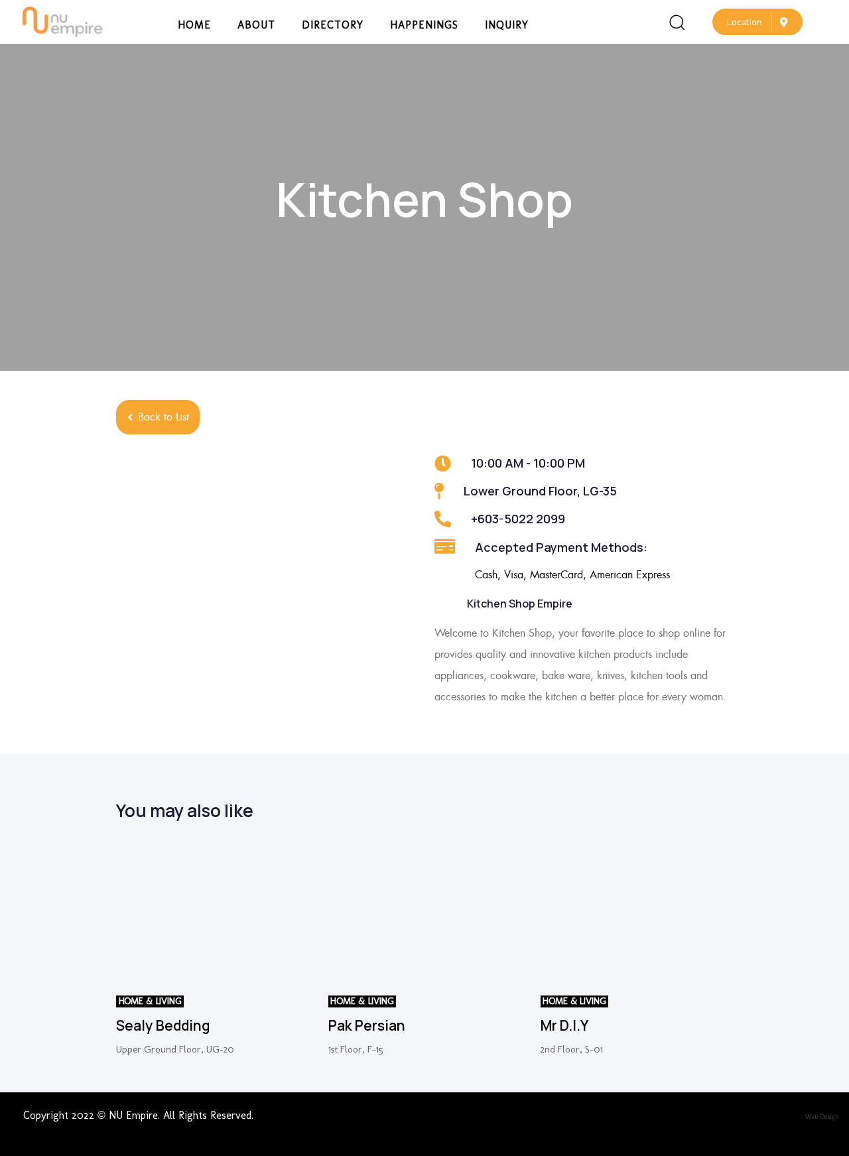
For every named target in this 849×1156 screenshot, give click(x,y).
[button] (677, 22)
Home (194, 25)
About (256, 25)
